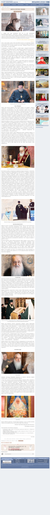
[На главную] (2, 4)
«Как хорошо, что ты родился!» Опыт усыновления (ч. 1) (42, 91)
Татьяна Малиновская (40, 77)
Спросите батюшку (45, 461)
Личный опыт (17, 11)
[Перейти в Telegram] (32, 462)
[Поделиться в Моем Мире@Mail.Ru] (5, 442)
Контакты (19, 458)
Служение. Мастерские (40, 125)
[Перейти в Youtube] (32, 460)
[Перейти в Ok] (28, 462)
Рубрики (45, 462)
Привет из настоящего (42, 30)
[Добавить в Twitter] (9, 442)
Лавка (9, 7)
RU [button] (47, 2)
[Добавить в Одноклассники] (6, 442)
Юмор (37, 51)
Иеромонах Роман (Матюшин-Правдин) (41, 27)
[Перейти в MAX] (33, 462)
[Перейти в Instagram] (33, 460)
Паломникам (40, 460)
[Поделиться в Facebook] (2, 442)
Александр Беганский (42, 38)
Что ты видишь (42, 79)
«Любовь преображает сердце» (42, 104)
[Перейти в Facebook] (30, 460)
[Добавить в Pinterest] (8, 442)
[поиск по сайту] (23, 2)
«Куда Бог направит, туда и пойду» (42, 116)
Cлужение (14, 4)
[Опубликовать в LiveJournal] (3, 442)
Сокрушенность (42, 18)
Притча (38, 38)
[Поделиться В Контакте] (11, 442)
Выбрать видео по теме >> (39, 127)
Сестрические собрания (40, 113)
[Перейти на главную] (5, 1)
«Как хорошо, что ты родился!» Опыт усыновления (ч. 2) (42, 55)
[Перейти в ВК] (28, 460)
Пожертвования (40, 462)
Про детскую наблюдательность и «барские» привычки (42, 42)
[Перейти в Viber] (30, 462)
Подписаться (7, 462)
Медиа (26, 4)
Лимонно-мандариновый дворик (42, 67)
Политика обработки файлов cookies (25, 467)
